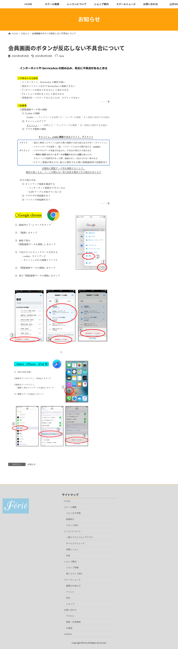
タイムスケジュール (75, 543)
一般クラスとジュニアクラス (79, 537)
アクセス (70, 616)
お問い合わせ (70, 610)
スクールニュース (72, 579)
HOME (67, 501)
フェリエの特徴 (73, 513)
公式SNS (68, 634)
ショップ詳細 (72, 567)
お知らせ (31, 464)
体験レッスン (72, 549)
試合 (68, 598)
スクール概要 (70, 507)
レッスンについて (72, 531)
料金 (68, 555)
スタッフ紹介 (72, 525)
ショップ (70, 604)
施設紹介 (70, 519)
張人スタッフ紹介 (74, 573)
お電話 (69, 628)
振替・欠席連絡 (73, 622)
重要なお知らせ (73, 585)
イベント (70, 592)
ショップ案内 (70, 561)
